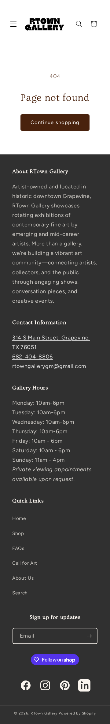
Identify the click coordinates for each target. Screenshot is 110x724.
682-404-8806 (32, 356)
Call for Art (24, 563)
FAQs (18, 548)
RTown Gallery (44, 713)
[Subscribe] (89, 636)
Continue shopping (55, 122)
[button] (13, 24)
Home (19, 518)
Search (20, 593)
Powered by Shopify (77, 713)
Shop (18, 533)
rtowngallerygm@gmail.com (49, 366)
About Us (23, 578)
